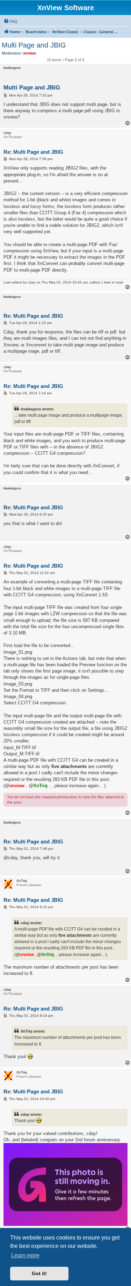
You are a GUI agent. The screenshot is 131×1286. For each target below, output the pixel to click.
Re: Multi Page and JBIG (33, 152)
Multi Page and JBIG (34, 45)
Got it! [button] (39, 1273)
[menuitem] (10, 21)
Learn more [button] (25, 1255)
